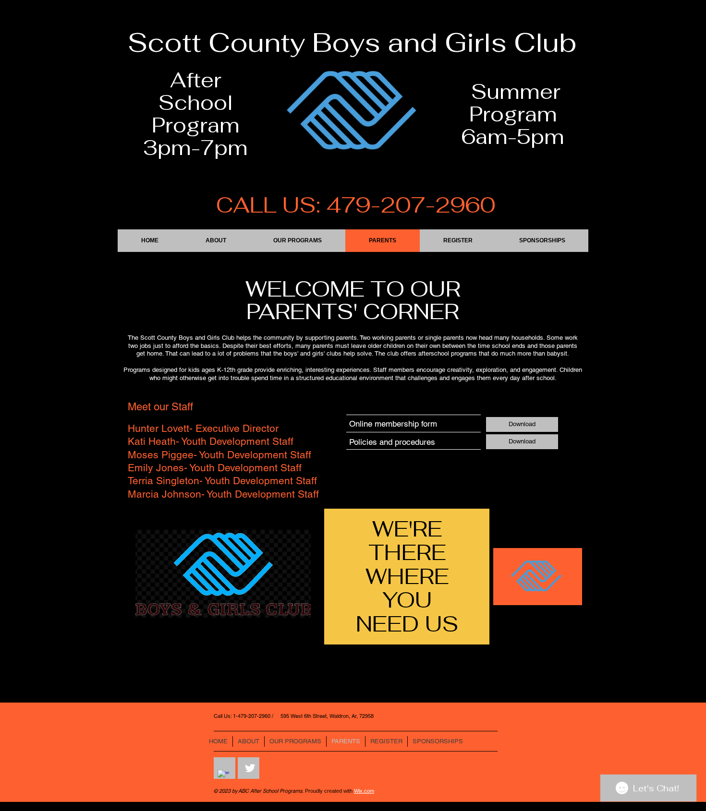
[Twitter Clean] (250, 768)
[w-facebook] (224, 776)
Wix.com (364, 791)
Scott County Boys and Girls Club (352, 42)
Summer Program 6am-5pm (513, 114)
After (195, 80)
